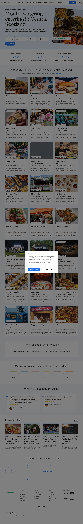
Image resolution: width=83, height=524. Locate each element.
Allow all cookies (34, 269)
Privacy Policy (30, 265)
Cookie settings (48, 269)
